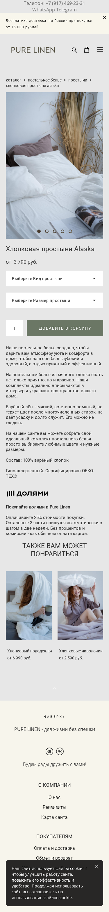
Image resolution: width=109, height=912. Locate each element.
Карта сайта (54, 817)
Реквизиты (54, 807)
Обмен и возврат (54, 858)
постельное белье (45, 80)
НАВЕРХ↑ (55, 716)
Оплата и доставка (54, 848)
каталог (13, 80)
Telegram (66, 9)
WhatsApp (43, 9)
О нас (54, 797)
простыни (77, 80)
